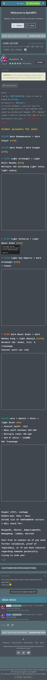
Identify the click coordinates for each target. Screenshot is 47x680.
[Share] (41, 70)
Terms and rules (17, 642)
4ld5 (37, 46)
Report (4, 560)
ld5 (42, 46)
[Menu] (3, 3)
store (12, 50)
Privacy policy (28, 642)
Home (42, 642)
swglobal (19, 50)
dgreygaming (9, 46)
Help (36, 642)
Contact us (6, 642)
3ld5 (32, 46)
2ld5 (27, 46)
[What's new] (43, 3)
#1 (45, 70)
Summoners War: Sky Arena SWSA (18, 610)
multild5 (6, 50)
